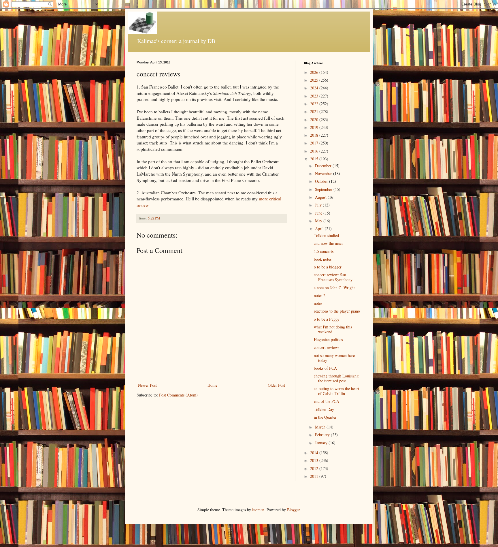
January (322, 443)
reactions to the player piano (337, 311)
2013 (314, 460)
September (324, 189)
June (319, 213)
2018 (314, 135)
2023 (314, 96)
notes (318, 303)
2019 (314, 127)
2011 (314, 476)
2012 (314, 468)
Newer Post (147, 385)
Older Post (276, 385)
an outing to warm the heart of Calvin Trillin (336, 391)
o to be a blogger (328, 267)
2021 (314, 111)
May (319, 220)
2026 (314, 72)
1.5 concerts (323, 251)
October (322, 181)
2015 (314, 158)
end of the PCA (326, 401)
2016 (314, 151)
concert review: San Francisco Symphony (333, 277)
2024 (314, 88)
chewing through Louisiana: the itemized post (336, 378)
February (323, 434)
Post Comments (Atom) (178, 395)
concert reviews (326, 347)
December (324, 165)
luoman (258, 509)
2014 (314, 452)
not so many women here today (334, 358)
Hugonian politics (328, 339)
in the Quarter (325, 417)
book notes (322, 259)
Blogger (293, 509)
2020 (314, 119)
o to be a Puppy (326, 319)
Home (212, 385)
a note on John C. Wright (334, 287)
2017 (314, 143)
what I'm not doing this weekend (333, 329)
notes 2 (319, 295)
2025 (314, 80)
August (321, 197)
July (319, 205)
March (321, 427)
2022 (314, 103)
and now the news (328, 243)
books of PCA (325, 368)
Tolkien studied (326, 235)
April (320, 228)
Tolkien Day (324, 409)
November (324, 173)
